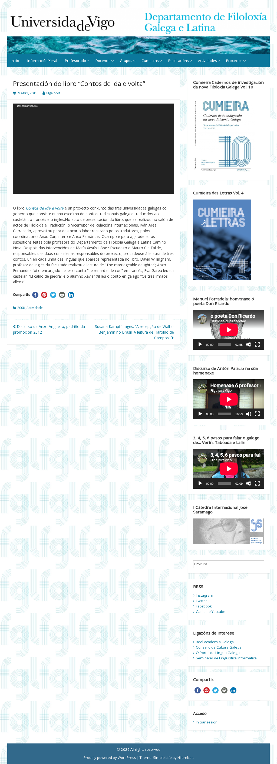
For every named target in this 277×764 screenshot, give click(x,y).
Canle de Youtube (210, 611)
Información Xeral (42, 60)
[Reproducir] (200, 344)
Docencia (103, 60)
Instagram (204, 595)
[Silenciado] (248, 344)
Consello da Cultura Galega (219, 647)
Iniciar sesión (206, 722)
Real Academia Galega (215, 641)
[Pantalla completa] (257, 344)
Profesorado (75, 60)
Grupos (126, 60)
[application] (93, 149)
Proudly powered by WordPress (110, 757)
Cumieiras (150, 60)
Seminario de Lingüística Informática (226, 658)
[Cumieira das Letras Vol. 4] (222, 239)
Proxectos (234, 60)
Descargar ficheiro (27, 106)
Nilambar (185, 757)
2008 (21, 307)
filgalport (53, 93)
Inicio (15, 60)
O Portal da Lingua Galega (218, 652)
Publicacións (178, 60)
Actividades (207, 60)
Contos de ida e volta (45, 208)
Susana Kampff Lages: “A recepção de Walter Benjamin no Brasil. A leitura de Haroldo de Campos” (134, 332)
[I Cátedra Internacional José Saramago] (228, 531)
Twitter (201, 600)
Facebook (204, 606)
